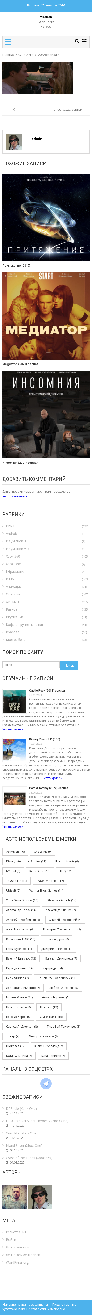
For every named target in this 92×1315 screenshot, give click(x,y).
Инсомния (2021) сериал (20, 462)
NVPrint (13, 871)
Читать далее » (12, 729)
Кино (21, 55)
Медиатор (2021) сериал (20, 364)
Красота (12, 632)
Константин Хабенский (57, 978)
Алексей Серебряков (23, 920)
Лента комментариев (23, 1254)
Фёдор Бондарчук (43, 1036)
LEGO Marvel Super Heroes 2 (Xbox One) (37, 1121)
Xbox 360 (13, 556)
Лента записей (17, 1247)
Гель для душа (57, 939)
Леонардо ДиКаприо (23, 988)
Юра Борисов (53, 1056)
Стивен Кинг (51, 1017)
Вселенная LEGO (20, 939)
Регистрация (16, 1232)
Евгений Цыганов (21, 959)
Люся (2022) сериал (43, 55)
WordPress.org (17, 1262)
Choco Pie (42, 852)
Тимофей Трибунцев (63, 1027)
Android (12, 533)
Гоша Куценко (19, 949)
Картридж (53, 968)
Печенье (49, 1007)
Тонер (12, 1036)
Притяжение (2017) (16, 265)
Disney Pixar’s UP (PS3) (44, 739)
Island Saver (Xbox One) (24, 1145)
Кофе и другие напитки (24, 624)
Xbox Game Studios (22, 900)
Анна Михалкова (19, 929)
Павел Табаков (18, 1007)
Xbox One (13, 564)
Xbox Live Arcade (61, 900)
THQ (65, 871)
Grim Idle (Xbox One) (22, 1133)
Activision (15, 852)
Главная (8, 55)
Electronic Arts (67, 861)
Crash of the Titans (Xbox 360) (29, 1158)
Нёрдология (15, 571)
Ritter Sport (39, 871)
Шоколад (15, 1046)
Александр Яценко (61, 910)
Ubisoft (13, 891)
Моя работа (16, 639)
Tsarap (46, 17)
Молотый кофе (19, 997)
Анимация (14, 586)
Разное (11, 609)
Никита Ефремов (55, 997)
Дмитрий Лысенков (56, 949)
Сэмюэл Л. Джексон (22, 1027)
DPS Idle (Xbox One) (21, 1108)
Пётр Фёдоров (18, 1017)
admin (37, 139)
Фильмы (12, 601)
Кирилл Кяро (17, 978)
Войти (11, 1239)
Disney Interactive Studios (26, 861)
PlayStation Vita (18, 548)
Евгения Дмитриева (61, 959)
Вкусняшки (14, 617)
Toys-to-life (16, 881)
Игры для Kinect (19, 968)
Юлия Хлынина (19, 1056)
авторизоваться (14, 496)
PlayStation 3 (16, 541)
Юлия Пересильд (48, 1046)
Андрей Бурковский (65, 920)
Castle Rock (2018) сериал (47, 690)
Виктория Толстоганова (62, 929)
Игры (10, 526)
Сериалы (13, 594)
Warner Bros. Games (46, 891)
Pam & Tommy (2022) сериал (48, 788)
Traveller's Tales (50, 881)
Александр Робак (21, 910)
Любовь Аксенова (63, 988)
